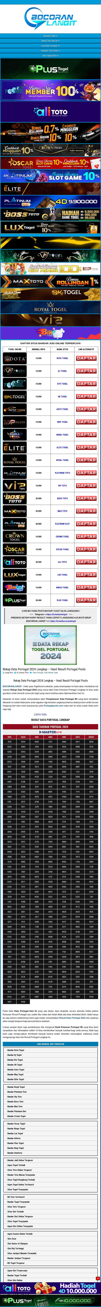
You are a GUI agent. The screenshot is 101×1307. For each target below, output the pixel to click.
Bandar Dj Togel (14, 1055)
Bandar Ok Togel (14, 1065)
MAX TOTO (62, 511)
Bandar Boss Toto (15, 1101)
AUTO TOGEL (62, 409)
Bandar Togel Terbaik (17, 1275)
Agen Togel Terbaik (16, 1165)
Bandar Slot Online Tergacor (20, 1216)
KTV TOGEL (62, 384)
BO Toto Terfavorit (16, 1197)
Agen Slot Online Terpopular (20, 1226)
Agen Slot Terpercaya (17, 1270)
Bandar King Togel (15, 1148)
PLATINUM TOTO (62, 473)
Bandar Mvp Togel (15, 1074)
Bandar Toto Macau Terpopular (21, 1175)
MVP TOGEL (62, 422)
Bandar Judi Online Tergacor (20, 1160)
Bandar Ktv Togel (15, 1060)
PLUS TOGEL (62, 600)
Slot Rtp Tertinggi (15, 1248)
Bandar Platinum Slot (16, 1111)
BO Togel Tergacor (16, 1263)
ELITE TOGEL (62, 447)
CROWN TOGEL (62, 536)
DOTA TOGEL (62, 358)
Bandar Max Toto (14, 1106)
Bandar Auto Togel (15, 1069)
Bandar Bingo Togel (16, 1128)
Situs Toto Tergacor (16, 1207)
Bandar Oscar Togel (16, 1123)
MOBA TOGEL (62, 435)
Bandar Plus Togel (15, 1143)
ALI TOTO (62, 562)
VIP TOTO (62, 485)
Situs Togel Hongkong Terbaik (21, 1180)
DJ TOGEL (62, 371)
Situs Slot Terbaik (15, 1211)
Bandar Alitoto (14, 1138)
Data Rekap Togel (51, 673)
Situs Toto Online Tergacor (19, 1170)
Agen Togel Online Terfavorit (20, 1184)
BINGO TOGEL (62, 587)
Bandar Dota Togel (15, 1050)
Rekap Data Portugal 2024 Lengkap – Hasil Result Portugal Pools (44, 669)
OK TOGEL (62, 396)
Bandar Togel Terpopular (18, 1202)
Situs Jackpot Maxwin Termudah (21, 1253)
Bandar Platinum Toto (17, 1092)
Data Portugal (38, 673)
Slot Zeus (11, 1239)
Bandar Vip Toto (14, 1097)
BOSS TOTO (62, 498)
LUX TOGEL (62, 575)
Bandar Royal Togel (16, 1087)
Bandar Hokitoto (14, 1153)
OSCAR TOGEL (62, 549)
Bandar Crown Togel (16, 1116)
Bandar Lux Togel (15, 1133)
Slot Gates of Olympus (17, 1243)
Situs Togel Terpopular (17, 1189)
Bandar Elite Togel (15, 1079)
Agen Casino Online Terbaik (19, 1234)
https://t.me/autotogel (56, 614)
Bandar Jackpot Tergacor (18, 1258)
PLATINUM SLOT (62, 524)
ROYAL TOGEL (62, 460)
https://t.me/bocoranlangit (63, 621)
